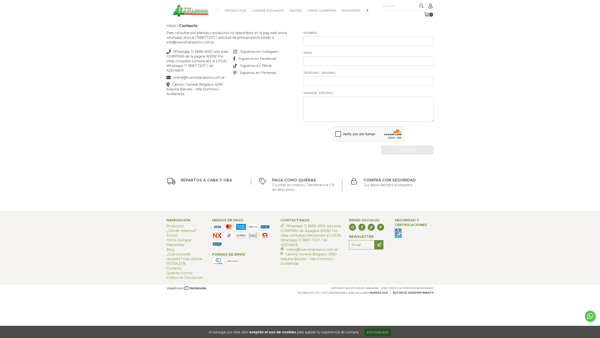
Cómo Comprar (321, 10)
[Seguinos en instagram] (352, 227)
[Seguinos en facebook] (361, 227)
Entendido (378, 332)
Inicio (171, 25)
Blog (170, 249)
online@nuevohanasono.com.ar (199, 77)
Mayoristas (352, 10)
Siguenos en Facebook (257, 59)
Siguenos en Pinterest (258, 73)
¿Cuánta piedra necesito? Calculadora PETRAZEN (184, 259)
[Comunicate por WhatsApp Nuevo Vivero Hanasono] (590, 316)
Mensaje (318, 93)
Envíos (296, 10)
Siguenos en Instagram (259, 52)
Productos (235, 10)
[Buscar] (421, 6)
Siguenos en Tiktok (255, 66)
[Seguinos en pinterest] (380, 227)
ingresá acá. (379, 292)
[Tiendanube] (186, 289)
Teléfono (319, 72)
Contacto (174, 268)
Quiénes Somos (179, 273)
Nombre (310, 33)
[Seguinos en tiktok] (371, 227)
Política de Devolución (184, 278)
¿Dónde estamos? (267, 10)
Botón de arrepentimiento (413, 292)
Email (308, 52)
